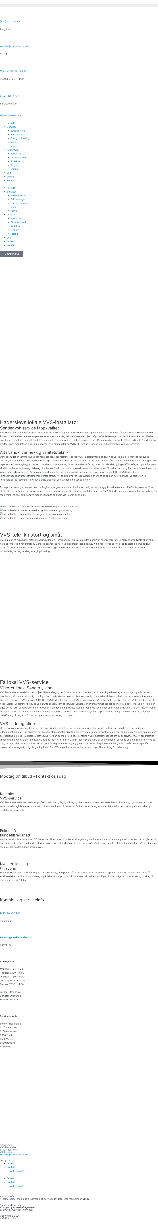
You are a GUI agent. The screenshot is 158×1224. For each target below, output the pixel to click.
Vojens (14, 168)
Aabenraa (15, 153)
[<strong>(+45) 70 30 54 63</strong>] (4, 906)
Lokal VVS (12, 149)
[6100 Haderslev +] (4, 89)
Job (9, 172)
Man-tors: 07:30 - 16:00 (13, 70)
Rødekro (15, 161)
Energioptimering (19, 138)
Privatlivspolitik (15, 1171)
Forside (11, 122)
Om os (10, 176)
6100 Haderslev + (9, 95)
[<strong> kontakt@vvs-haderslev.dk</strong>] (4, 930)
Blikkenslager (17, 134)
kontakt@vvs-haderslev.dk (14, 46)
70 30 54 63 (6, 1151)
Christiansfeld (18, 157)
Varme (13, 146)
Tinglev (14, 165)
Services (12, 126)
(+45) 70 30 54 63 (10, 21)
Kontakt (11, 180)
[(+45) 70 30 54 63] (4, 15)
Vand (13, 142)
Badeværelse (17, 130)
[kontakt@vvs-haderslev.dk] (4, 39)
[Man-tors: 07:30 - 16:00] (4, 64)
